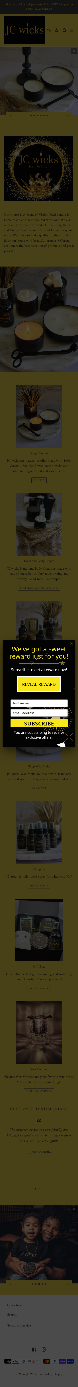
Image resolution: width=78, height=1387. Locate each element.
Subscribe (39, 723)
